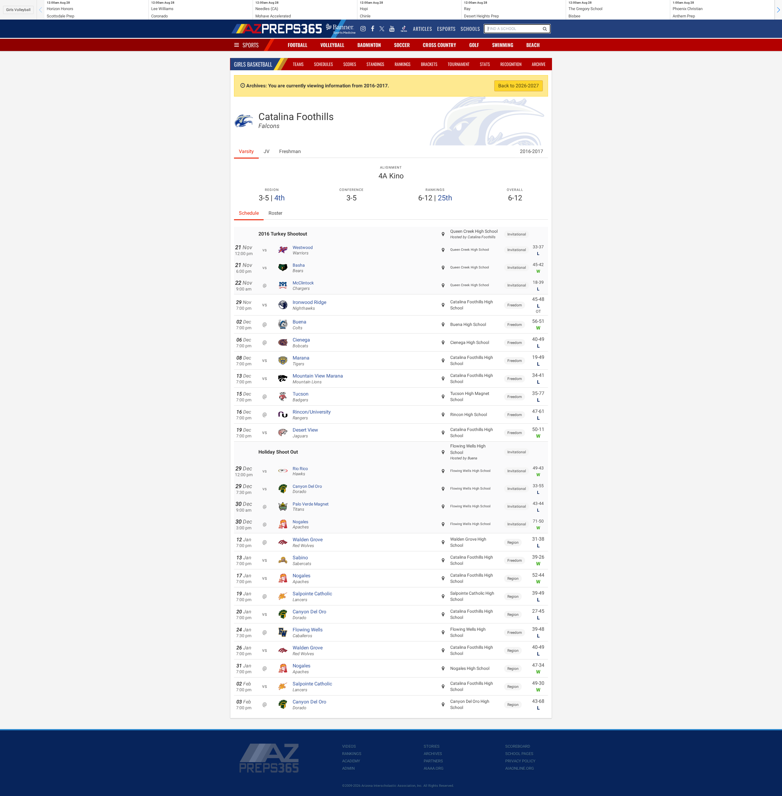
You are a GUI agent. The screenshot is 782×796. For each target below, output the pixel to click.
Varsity (246, 151)
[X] (382, 29)
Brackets (429, 64)
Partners (433, 761)
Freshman (290, 151)
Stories (432, 746)
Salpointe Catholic (312, 596)
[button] (778, 10)
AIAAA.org (434, 768)
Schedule (249, 213)
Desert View (305, 433)
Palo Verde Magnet (311, 507)
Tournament (459, 64)
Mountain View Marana (318, 379)
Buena (299, 324)
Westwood (303, 250)
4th (279, 198)
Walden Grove (308, 542)
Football (297, 45)
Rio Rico (300, 471)
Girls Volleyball (18, 10)
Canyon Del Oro (307, 489)
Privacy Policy (520, 761)
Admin (348, 768)
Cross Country (439, 45)
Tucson (301, 397)
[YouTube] (392, 28)
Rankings (403, 64)
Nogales (301, 524)
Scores (349, 64)
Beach (533, 45)
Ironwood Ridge (309, 305)
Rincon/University (312, 415)
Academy (351, 761)
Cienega (301, 343)
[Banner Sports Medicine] (341, 28)
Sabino (302, 560)
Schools (470, 28)
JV (266, 151)
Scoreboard (517, 746)
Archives (433, 753)
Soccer (402, 45)
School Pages (519, 753)
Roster (275, 213)
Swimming (502, 45)
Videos (349, 746)
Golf (474, 45)
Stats (485, 64)
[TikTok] (403, 28)
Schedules (323, 64)
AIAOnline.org (519, 768)
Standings (375, 64)
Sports (251, 45)
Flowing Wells (308, 632)
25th (445, 198)
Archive (539, 64)
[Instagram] (363, 28)
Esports (446, 28)
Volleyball (332, 45)
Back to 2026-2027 (518, 86)
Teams (298, 64)
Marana (301, 361)
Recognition (510, 64)
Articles (422, 28)
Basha (299, 268)
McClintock (303, 285)
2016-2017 (531, 151)
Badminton (369, 45)
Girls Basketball (253, 64)
